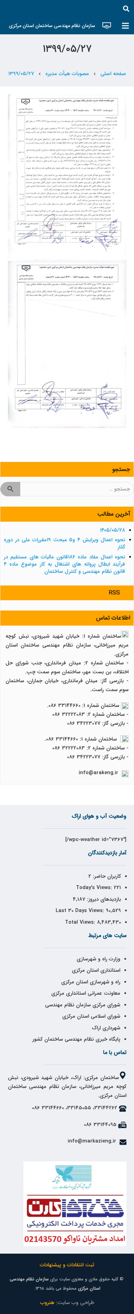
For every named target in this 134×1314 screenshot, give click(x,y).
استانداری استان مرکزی (96, 970)
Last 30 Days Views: (81, 911)
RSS (114, 592)
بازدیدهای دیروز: (103, 899)
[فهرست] (125, 25)
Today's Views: (95, 888)
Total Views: (81, 922)
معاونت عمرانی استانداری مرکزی (85, 993)
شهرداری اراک (106, 1028)
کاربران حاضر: (106, 876)
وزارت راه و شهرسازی (97, 959)
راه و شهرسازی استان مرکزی (90, 982)
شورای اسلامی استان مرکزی (91, 1016)
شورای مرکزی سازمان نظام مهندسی (82, 1005)
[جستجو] (126, 8)
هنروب (47, 1303)
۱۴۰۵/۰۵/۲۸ (112, 530)
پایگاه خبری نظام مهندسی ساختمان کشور (76, 1039)
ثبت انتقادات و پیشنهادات (67, 1265)
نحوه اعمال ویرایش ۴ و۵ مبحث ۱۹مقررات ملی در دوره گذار (64, 543)
